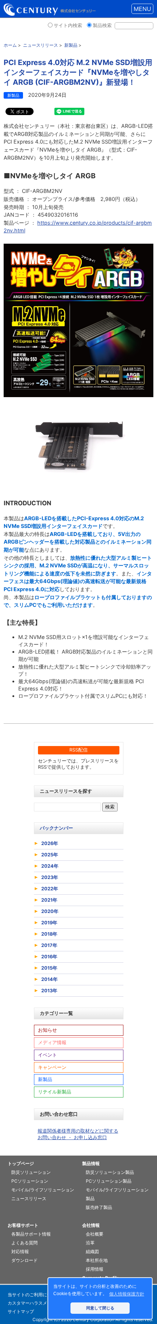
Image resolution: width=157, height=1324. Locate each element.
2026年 (49, 843)
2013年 (49, 990)
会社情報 (91, 1225)
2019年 (49, 922)
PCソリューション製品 (108, 1181)
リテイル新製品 (54, 1092)
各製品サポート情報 (31, 1234)
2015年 (49, 968)
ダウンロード (24, 1260)
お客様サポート (23, 1225)
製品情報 (91, 1163)
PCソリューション (29, 1181)
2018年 (49, 934)
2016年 (49, 956)
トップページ (21, 1163)
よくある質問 (24, 1242)
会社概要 (94, 1234)
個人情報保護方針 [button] (126, 1294)
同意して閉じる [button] (100, 1308)
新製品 (45, 1079)
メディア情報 (52, 1042)
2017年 (49, 945)
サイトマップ (21, 1311)
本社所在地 (97, 1260)
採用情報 (94, 1269)
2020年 (49, 911)
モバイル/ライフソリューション (42, 1189)
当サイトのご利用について (34, 1294)
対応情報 (20, 1251)
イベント (47, 1055)
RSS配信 (78, 750)
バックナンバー (56, 828)
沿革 (90, 1242)
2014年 (49, 979)
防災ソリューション (31, 1172)
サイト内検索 (68, 25)
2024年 (49, 866)
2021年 (49, 900)
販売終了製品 (99, 1207)
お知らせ (47, 1030)
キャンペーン (52, 1067)
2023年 (49, 877)
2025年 (49, 854)
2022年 (49, 888)
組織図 (92, 1251)
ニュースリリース (28, 1198)
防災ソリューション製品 (110, 1172)
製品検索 (102, 25)
